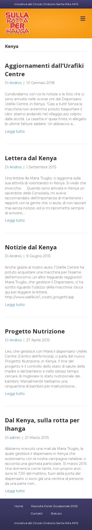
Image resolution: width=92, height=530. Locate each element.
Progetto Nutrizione (35, 331)
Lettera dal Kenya (31, 158)
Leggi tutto (15, 131)
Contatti (37, 513)
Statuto (56, 513)
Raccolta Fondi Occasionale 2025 (54, 506)
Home (18, 506)
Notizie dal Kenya (31, 247)
